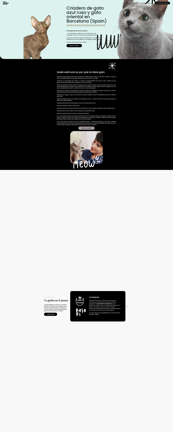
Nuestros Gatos (134, 3)
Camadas (143, 3)
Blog (149, 3)
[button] (71, 306)
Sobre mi (125, 3)
